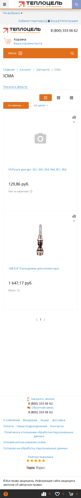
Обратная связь (43, 407)
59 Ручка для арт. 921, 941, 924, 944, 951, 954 (37, 169)
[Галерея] (58, 97)
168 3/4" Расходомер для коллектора (33, 268)
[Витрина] (45, 97)
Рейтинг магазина (40, 457)
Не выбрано (11, 13)
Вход (54, 21)
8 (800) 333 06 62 (64, 30)
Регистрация (69, 21)
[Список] (71, 97)
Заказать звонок (43, 399)
